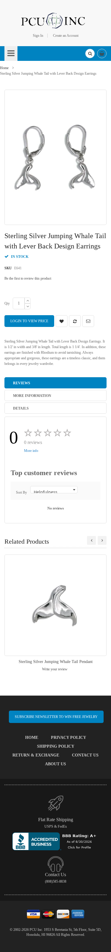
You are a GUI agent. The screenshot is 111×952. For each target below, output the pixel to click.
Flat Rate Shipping (55, 819)
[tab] (55, 382)
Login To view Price (29, 321)
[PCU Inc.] (56, 20)
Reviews (21, 383)
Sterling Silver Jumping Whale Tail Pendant (56, 661)
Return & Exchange (35, 755)
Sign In (38, 36)
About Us (55, 764)
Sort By (21, 492)
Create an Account (65, 36)
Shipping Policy (55, 746)
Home (4, 68)
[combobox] (90, 53)
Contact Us (85, 755)
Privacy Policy (68, 737)
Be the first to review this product (27, 278)
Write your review (54, 669)
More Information (32, 396)
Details (21, 408)
